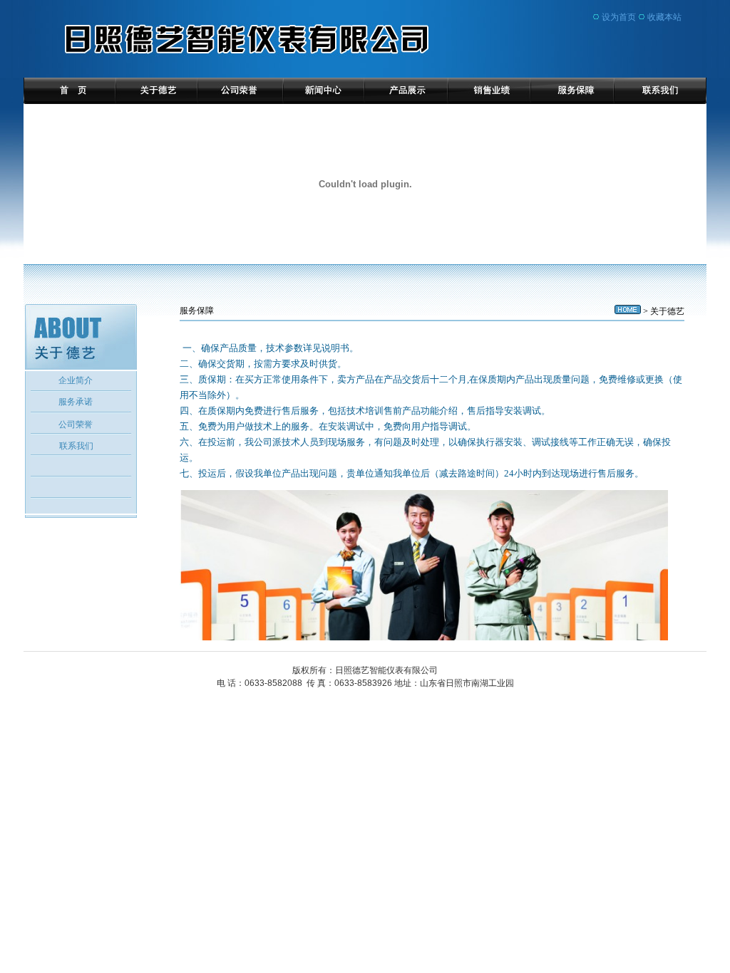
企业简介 (75, 380)
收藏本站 (664, 17)
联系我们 (76, 446)
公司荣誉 (75, 425)
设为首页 (619, 17)
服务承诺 (75, 402)
